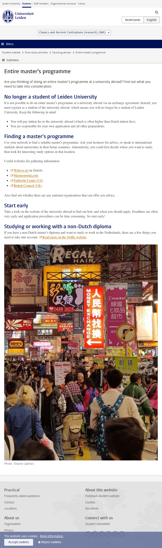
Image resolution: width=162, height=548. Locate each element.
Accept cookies (18, 542)
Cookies (90, 502)
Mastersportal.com (26, 175)
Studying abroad (61, 52)
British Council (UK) (28, 185)
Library (81, 3)
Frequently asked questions (22, 496)
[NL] (133, 19)
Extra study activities (36, 52)
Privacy (9, 530)
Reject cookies (51, 542)
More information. (52, 536)
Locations (10, 509)
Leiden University (11, 3)
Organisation (12, 524)
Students (26, 3)
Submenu (12, 60)
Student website (11, 52)
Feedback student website (102, 496)
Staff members (41, 3)
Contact (9, 502)
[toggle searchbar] (156, 12)
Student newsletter (97, 524)
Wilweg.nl (21, 170)
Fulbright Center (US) (28, 180)
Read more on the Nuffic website (64, 237)
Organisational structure (63, 3)
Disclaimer (92, 509)
